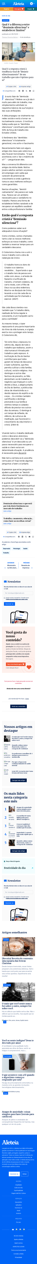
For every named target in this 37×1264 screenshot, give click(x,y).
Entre (27, 699)
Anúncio (18, 1213)
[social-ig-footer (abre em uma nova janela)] (24, 1230)
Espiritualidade (18, 1190)
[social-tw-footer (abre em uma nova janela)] (20, 1230)
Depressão (6, 548)
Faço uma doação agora (14, 664)
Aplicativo (19, 1205)
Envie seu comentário (18, 706)
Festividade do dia (15, 868)
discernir (22, 453)
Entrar (25, 1174)
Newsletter (18, 1202)
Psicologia (16, 548)
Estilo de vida (6, 16)
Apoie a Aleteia (18, 1239)
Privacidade (18, 1257)
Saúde (25, 548)
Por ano (18, 1222)
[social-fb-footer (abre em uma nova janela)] (17, 1230)
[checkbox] (4, 598)
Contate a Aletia (18, 1254)
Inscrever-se (9, 604)
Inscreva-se (18, 1208)
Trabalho (6, 553)
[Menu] (6, 3)
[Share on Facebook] (19, 91)
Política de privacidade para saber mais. (17, 599)
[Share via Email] (30, 91)
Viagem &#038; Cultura (18, 1193)
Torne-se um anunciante (18, 1250)
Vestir (18, 1210)
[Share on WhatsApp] (33, 91)
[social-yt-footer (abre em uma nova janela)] (13, 1230)
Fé (5, 1022)
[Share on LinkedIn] (23, 91)
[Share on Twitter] (26, 91)
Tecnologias (7, 1056)
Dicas (5, 1093)
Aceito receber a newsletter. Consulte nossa (17, 598)
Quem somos (19, 1243)
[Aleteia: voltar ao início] (18, 4)
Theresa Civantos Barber (10, 37)
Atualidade (18, 1185)
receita (6, 940)
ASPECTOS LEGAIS (18, 1247)
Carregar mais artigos (18, 780)
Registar (6, 9)
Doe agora (18, 9)
